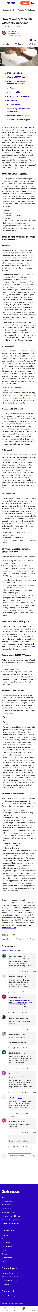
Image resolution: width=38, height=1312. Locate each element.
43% (19, 920)
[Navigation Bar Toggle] (3, 3)
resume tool (27, 395)
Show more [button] (28, 986)
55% (17, 201)
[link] (6, 44)
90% (23, 255)
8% (12, 160)
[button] (3, 3)
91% (18, 460)
